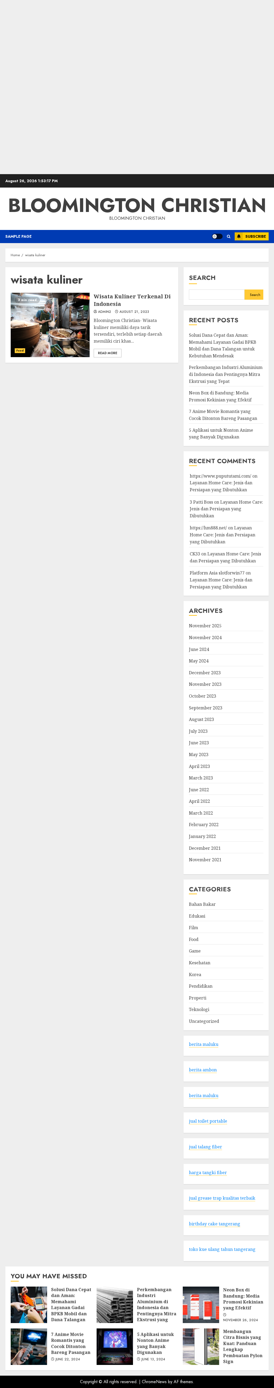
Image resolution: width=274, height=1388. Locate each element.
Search (202, 277)
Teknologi (199, 1009)
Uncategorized (204, 1021)
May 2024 (198, 661)
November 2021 (205, 860)
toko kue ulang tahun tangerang (222, 1249)
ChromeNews (154, 1382)
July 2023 (198, 731)
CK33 (195, 554)
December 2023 (205, 673)
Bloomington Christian (137, 205)
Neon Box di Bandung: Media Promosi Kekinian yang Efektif (201, 1305)
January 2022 (202, 836)
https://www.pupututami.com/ (220, 476)
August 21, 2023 (134, 312)
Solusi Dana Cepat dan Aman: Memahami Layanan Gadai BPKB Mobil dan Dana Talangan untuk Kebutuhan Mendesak (29, 1305)
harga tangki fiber (208, 1172)
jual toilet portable (208, 1121)
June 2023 (199, 743)
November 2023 (205, 684)
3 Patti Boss (201, 502)
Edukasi (197, 916)
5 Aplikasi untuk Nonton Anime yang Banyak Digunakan (115, 1346)
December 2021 (205, 848)
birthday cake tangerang (214, 1224)
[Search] (228, 236)
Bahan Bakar (202, 904)
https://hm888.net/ (208, 528)
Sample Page (18, 236)
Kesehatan (199, 963)
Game (195, 951)
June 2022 (199, 790)
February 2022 (204, 824)
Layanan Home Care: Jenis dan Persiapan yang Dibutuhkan (226, 509)
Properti (197, 998)
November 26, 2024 (240, 1320)
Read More (107, 353)
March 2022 (201, 813)
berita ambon (203, 1070)
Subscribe (255, 236)
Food (20, 351)
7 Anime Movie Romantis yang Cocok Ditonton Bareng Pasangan (29, 1346)
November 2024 (205, 637)
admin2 (104, 312)
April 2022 (199, 801)
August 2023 (201, 719)
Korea (195, 974)
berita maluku (203, 1044)
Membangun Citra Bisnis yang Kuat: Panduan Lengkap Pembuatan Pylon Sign (201, 1346)
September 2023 (205, 708)
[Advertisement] (137, 87)
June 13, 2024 (153, 1359)
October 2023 (202, 696)
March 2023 (201, 778)
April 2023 (199, 766)
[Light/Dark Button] (217, 236)
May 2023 (198, 754)
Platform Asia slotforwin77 (217, 573)
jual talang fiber (205, 1147)
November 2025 (205, 626)
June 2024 (199, 649)
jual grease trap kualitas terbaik (222, 1198)
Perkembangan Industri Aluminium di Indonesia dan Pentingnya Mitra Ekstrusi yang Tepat (225, 374)
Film (193, 928)
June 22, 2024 (68, 1359)
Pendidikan (200, 986)
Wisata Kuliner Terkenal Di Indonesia (50, 325)
